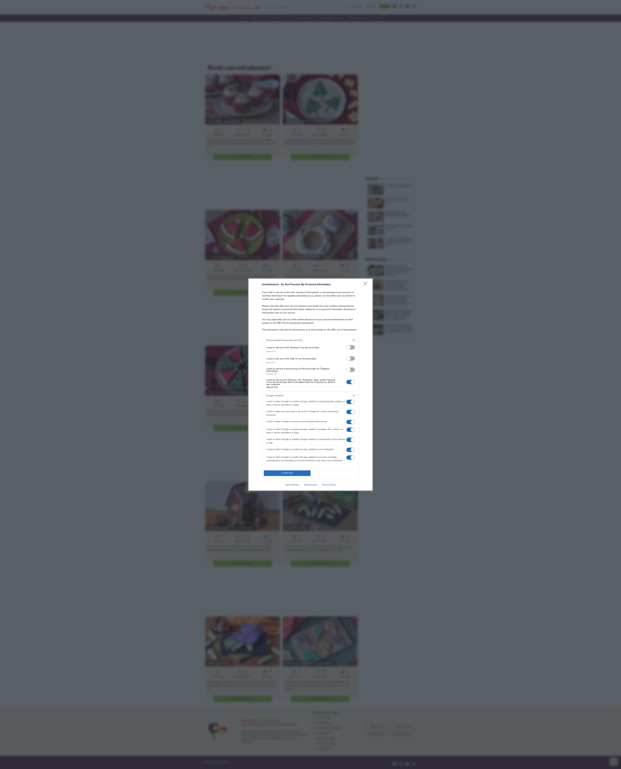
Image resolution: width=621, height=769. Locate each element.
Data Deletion (292, 484)
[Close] (366, 285)
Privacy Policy (329, 484)
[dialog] (310, 384)
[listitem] (310, 340)
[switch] (350, 347)
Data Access (310, 484)
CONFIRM (287, 473)
